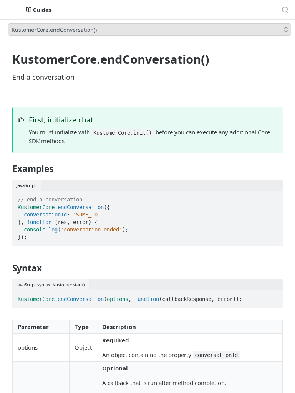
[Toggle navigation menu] (14, 9)
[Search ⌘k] (285, 9)
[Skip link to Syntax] (7, 268)
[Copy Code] (273, 197)
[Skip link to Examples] (7, 169)
